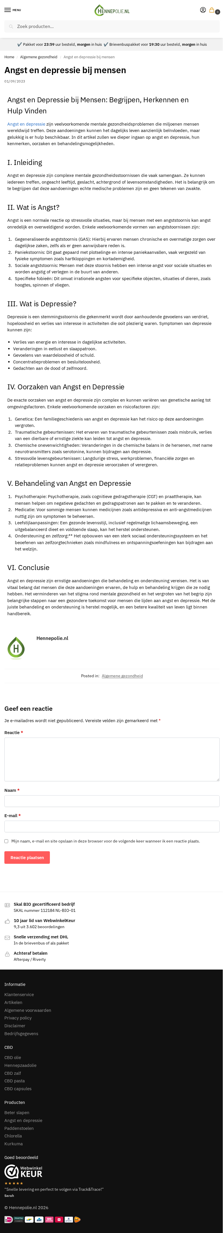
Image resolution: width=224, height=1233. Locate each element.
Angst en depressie (26, 124)
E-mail (12, 815)
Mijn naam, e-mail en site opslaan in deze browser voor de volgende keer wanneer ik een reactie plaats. (105, 841)
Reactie (13, 732)
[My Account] (203, 10)
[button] (213, 10)
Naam (12, 790)
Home (9, 56)
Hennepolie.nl (52, 638)
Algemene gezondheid (38, 56)
